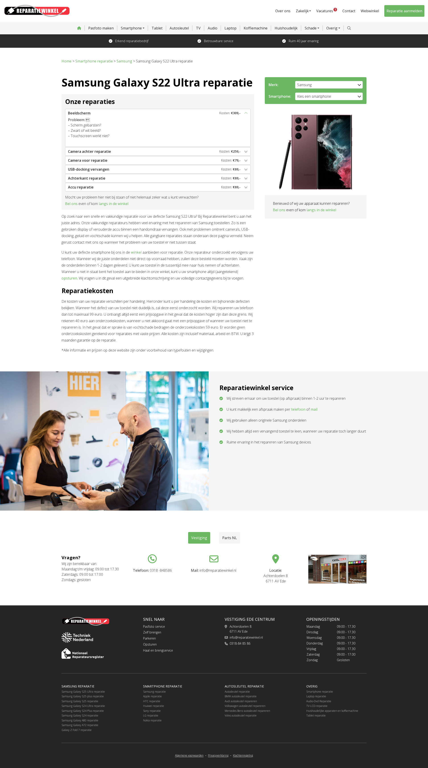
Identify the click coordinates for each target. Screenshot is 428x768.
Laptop (230, 28)
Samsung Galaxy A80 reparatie (80, 720)
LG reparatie (150, 715)
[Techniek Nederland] (77, 637)
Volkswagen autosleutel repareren (245, 706)
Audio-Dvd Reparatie (318, 701)
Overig (331, 28)
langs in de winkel (113, 203)
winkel (136, 252)
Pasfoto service (154, 626)
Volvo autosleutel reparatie (241, 715)
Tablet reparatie (316, 715)
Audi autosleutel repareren (241, 701)
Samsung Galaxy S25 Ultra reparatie (83, 691)
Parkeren (149, 638)
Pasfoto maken (101, 28)
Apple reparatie (152, 696)
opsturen (69, 278)
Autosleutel (179, 28)
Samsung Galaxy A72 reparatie (80, 725)
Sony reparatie (152, 711)
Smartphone (131, 28)
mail (314, 409)
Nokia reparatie (152, 720)
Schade (311, 28)
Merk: (273, 84)
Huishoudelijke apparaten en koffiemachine (332, 711)
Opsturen (150, 644)
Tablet (157, 28)
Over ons (282, 10)
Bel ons (71, 203)
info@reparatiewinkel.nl (246, 637)
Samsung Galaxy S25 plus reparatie (83, 696)
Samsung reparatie (154, 691)
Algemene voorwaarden (189, 755)
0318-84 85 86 (240, 643)
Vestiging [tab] (199, 537)
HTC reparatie (151, 701)
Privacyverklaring (218, 755)
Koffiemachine (256, 28)
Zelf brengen (152, 632)
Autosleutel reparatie (237, 691)
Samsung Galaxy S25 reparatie (80, 701)
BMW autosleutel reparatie (241, 696)
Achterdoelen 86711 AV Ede (240, 629)
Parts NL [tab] (229, 537)
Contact (348, 10)
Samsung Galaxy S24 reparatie (80, 715)
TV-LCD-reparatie (316, 706)
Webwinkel (370, 10)
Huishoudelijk (286, 28)
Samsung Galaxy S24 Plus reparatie (83, 711)
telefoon (298, 409)
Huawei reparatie (153, 706)
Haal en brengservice (158, 650)
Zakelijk (302, 10)
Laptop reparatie (316, 696)
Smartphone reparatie (319, 691)
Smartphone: (280, 96)
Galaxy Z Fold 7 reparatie (77, 730)
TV (198, 28)
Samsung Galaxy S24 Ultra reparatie (83, 706)
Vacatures (326, 10)
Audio (212, 28)
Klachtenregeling (243, 755)
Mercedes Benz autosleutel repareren (247, 711)
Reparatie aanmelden (404, 10)
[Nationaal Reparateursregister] (83, 653)
